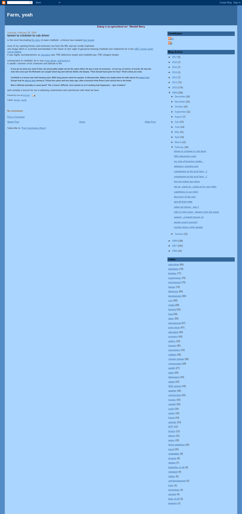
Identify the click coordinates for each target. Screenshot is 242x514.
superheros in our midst (186, 191)
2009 (175, 92)
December (180, 96)
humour (172, 345)
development (174, 296)
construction (174, 395)
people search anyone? (186, 222)
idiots (171, 318)
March (178, 142)
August (179, 116)
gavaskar (45, 54)
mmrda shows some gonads (188, 227)
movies (172, 399)
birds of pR (173, 499)
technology (173, 490)
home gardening (176, 444)
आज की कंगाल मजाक (183, 202)
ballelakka (173, 269)
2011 (175, 82)
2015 (175, 67)
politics (172, 341)
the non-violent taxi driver (187, 181)
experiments (174, 278)
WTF (170, 426)
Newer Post (13, 122)
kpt (170, 43)
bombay (172, 273)
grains (171, 440)
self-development (177, 480)
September (181, 111)
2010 (175, 87)
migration (173, 471)
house (171, 417)
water (171, 372)
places (171, 435)
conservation (174, 363)
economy (173, 336)
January (179, 234)
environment (174, 282)
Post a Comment (16, 117)
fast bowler (88, 40)
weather (172, 390)
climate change (176, 359)
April (177, 137)
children (172, 354)
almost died (30, 80)
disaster (172, 458)
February (179, 147)
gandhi (171, 368)
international (174, 323)
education (173, 332)
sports (24, 100)
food (170, 314)
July (177, 122)
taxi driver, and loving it (58, 60)
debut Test (144, 77)
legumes (172, 503)
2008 (175, 240)
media (171, 305)
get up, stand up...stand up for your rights (195, 186)
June (177, 127)
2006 (175, 251)
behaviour (173, 291)
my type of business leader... (189, 161)
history (171, 431)
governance (174, 350)
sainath (172, 404)
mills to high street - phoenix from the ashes (196, 212)
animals (172, 422)
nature (171, 381)
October (179, 106)
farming (172, 309)
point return (174, 327)
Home (82, 122)
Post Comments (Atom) (34, 128)
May (177, 132)
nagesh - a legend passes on (189, 217)
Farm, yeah (20, 15)
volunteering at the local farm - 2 (190, 171)
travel (171, 449)
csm (171, 38)
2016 (175, 62)
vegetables (173, 453)
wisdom (172, 494)
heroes (17, 100)
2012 (175, 77)
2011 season (174, 386)
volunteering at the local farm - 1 (190, 176)
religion (172, 462)
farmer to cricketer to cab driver (28, 35)
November (180, 101)
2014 (175, 72)
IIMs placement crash (185, 156)
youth (171, 408)
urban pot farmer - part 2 (186, 207)
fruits (170, 485)
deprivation (173, 377)
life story (35, 40)
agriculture (173, 264)
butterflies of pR (176, 467)
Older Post (150, 122)
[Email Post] (33, 95)
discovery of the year (185, 196)
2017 (175, 57)
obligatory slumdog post (186, 166)
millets (171, 476)
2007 (175, 245)
